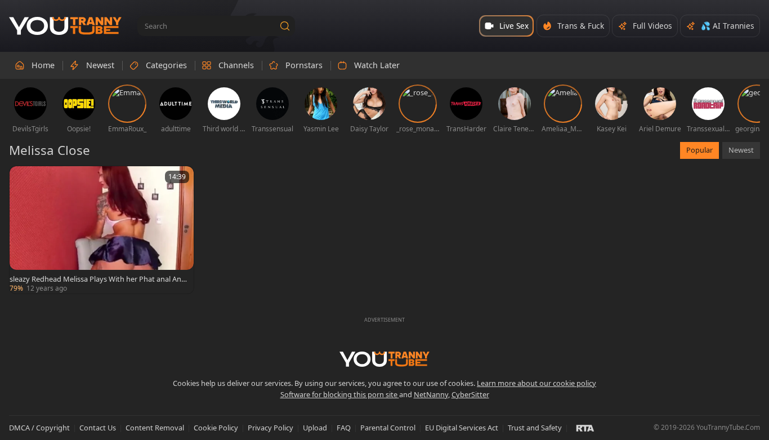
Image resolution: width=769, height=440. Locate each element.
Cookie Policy (216, 428)
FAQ (344, 428)
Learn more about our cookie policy (536, 383)
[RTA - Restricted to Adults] (585, 427)
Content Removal (155, 428)
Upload (315, 428)
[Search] (284, 25)
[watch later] (23, 180)
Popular (699, 150)
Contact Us (97, 428)
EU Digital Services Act (461, 428)
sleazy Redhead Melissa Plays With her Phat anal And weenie (98, 278)
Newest (741, 150)
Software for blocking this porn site (339, 394)
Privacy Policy (270, 428)
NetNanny (431, 394)
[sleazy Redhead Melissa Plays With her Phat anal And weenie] (102, 230)
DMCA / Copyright (39, 428)
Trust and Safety (535, 428)
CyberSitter (470, 394)
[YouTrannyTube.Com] (65, 26)
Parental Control (387, 428)
